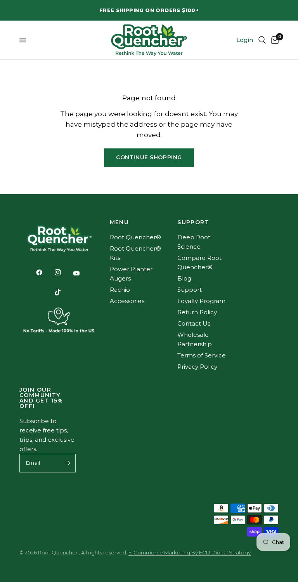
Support (189, 289)
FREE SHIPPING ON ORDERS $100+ (149, 10)
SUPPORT (193, 222)
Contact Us (193, 323)
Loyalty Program (201, 301)
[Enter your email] (68, 463)
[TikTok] (63, 292)
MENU (119, 222)
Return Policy (197, 312)
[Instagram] (63, 272)
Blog (184, 278)
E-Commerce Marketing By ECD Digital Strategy (189, 552)
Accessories (127, 301)
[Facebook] (44, 272)
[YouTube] (81, 273)
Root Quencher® (135, 237)
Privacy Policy (197, 366)
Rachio (120, 289)
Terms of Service (201, 355)
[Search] (262, 40)
